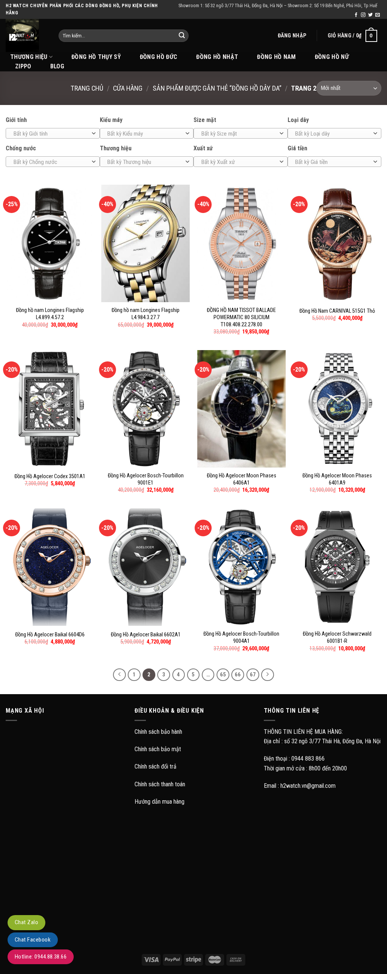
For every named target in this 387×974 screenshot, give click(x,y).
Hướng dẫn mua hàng (159, 801)
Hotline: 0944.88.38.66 (41, 956)
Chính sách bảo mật (158, 749)
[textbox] (51, 133)
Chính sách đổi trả (155, 766)
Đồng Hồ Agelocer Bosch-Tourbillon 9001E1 (146, 479)
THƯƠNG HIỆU (29, 56)
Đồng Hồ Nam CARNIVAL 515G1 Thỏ (337, 311)
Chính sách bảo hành (158, 731)
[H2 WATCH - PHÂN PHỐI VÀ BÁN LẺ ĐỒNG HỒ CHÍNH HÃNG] (26, 35)
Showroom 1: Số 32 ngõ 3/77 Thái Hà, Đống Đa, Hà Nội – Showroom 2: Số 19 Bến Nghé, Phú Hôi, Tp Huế (277, 5)
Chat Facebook (33, 939)
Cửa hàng (127, 88)
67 (253, 674)
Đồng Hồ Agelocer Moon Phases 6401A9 (337, 479)
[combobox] (53, 133)
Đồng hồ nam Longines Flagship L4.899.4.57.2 (50, 314)
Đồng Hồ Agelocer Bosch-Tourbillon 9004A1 (241, 637)
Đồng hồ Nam (276, 56)
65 (223, 674)
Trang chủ (87, 88)
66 (238, 674)
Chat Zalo (26, 922)
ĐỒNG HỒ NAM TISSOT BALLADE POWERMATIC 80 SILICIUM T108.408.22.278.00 (241, 317)
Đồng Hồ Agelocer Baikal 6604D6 (50, 634)
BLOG (57, 66)
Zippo (23, 66)
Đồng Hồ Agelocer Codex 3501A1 (49, 476)
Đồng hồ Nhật (217, 56)
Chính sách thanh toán (160, 784)
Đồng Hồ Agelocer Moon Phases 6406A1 (241, 479)
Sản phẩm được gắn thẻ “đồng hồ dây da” (217, 88)
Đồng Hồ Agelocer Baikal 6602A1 (146, 634)
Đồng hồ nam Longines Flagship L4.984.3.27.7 (145, 314)
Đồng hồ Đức (159, 56)
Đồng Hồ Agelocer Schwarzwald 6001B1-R (337, 637)
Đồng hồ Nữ (332, 56)
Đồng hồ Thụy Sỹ (96, 56)
